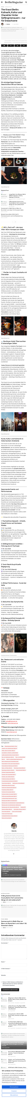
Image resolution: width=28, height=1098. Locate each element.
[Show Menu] (2, 2)
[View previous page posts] (13, 222)
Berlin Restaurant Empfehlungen (10, 761)
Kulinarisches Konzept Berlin (9, 794)
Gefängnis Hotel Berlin (18, 783)
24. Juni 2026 (4, 217)
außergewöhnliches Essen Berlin (10, 754)
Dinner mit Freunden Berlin (9, 774)
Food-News (4, 919)
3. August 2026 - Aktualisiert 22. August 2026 (17, 199)
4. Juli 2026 (12, 206)
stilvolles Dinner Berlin (20, 809)
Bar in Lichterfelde (20, 757)
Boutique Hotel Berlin (19, 768)
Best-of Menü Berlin (7, 768)
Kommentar (5, 943)
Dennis (8, 24)
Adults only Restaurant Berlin (9, 748)
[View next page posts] (15, 222)
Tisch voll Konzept (17, 811)
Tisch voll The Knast (7, 813)
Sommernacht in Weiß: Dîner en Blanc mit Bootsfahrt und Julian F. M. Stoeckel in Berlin (14, 923)
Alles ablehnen (14, 1095)
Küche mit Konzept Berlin (8, 791)
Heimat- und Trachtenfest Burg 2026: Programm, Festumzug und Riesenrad (17, 1061)
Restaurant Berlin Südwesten (9, 800)
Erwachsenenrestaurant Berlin (9, 781)
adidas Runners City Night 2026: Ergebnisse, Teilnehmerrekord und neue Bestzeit (17, 1007)
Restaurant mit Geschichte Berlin (10, 807)
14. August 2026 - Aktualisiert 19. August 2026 (18, 1028)
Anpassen (14, 1091)
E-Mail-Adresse (6, 968)
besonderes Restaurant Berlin (9, 765)
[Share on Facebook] (4, 45)
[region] (14, 1083)
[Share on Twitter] (11, 45)
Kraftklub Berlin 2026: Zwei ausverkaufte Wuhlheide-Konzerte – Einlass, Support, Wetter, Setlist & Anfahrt (17, 1024)
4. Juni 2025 (15, 24)
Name (3, 962)
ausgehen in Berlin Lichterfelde (10, 752)
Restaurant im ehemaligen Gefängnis (11, 805)
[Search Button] (26, 2)
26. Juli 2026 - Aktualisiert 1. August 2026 (17, 1002)
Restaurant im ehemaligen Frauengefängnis (13, 802)
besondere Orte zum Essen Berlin (10, 763)
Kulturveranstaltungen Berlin (9, 796)
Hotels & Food (8, 6)
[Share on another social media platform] (24, 45)
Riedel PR (23, 807)
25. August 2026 (6, 1047)
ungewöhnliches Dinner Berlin (9, 815)
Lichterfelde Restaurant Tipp (9, 798)
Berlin (3, 759)
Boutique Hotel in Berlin (8, 770)
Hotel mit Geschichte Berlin (9, 787)
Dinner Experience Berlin (8, 772)
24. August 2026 (12, 1056)
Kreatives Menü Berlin (7, 789)
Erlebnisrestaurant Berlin (8, 778)
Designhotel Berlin (21, 770)
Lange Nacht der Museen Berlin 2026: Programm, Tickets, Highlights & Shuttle (17, 196)
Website (3, 975)
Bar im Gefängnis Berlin (8, 757)
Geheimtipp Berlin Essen (8, 785)
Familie (5, 865)
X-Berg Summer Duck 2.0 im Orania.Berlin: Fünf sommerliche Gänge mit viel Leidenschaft (17, 203)
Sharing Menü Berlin (7, 809)
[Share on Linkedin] (17, 45)
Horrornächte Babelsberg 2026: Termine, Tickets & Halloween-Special (16, 1053)
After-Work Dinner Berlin (8, 750)
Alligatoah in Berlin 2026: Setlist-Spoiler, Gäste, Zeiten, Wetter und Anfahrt (17, 999)
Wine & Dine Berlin (6, 818)
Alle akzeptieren (14, 1087)
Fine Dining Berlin (6, 783)
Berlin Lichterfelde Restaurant (14, 759)
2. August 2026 (12, 1010)
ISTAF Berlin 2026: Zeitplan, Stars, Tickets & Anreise (17, 1068)
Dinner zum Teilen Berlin (8, 776)
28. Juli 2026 (11, 1018)
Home (2, 6)
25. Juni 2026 (4, 211)
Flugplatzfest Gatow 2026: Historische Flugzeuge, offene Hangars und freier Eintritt (13, 1044)
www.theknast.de (13, 723)
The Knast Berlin (6, 811)
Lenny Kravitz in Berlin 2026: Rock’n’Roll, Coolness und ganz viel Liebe (17, 1015)
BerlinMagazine (14, 2)
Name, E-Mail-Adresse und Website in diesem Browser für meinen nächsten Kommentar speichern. (13, 983)
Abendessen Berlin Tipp (11, 746)
